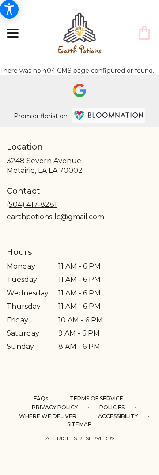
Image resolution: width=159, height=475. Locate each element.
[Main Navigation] (13, 34)
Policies (112, 407)
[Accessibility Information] (9, 9)
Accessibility (118, 416)
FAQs (41, 398)
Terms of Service (96, 398)
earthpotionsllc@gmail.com (55, 217)
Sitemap (79, 424)
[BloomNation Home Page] (108, 115)
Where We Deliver (47, 416)
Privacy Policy (55, 407)
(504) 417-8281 (32, 204)
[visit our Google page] (79, 90)
